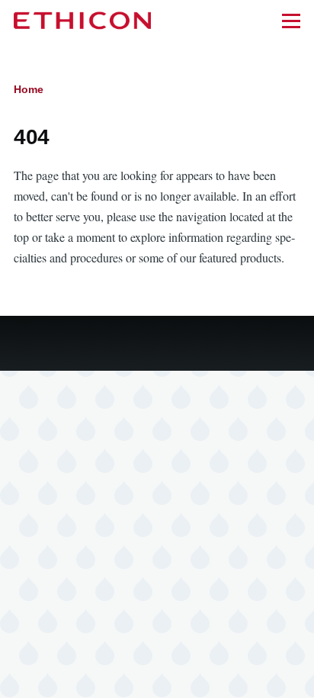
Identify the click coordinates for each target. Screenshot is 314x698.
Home (28, 89)
